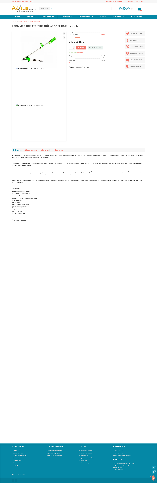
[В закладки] (64, 33)
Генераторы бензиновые (87, 453)
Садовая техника (65, 16)
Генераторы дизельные (87, 450)
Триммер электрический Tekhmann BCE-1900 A (26, 421)
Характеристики (31, 150)
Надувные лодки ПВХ (48, 16)
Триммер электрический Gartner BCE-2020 (25, 333)
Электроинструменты (85, 16)
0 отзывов (80, 52)
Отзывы (46, 150)
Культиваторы (84, 455)
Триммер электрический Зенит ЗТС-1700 (24, 246)
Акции (104, 16)
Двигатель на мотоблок (87, 458)
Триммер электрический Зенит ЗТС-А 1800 (25, 289)
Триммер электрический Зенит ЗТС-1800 (24, 377)
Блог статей (16, 458)
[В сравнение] (64, 37)
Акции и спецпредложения (54, 455)
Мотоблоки (84, 460)
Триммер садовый (34, 21)
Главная (17, 16)
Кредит (15, 463)
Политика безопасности (19, 455)
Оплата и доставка (16, 1)
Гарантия (15, 465)
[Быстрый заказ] (29, 262)
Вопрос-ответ (59, 150)
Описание (18, 150)
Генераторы (30, 16)
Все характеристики (74, 63)
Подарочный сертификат (53, 453)
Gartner (103, 34)
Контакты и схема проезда (28, 1)
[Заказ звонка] (153, 478)
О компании (118, 16)
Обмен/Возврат (17, 460)
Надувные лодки (85, 463)
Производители (137, 16)
